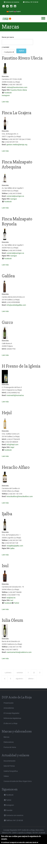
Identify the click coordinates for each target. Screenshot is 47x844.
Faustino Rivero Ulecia (22, 58)
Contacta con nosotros (12, 2)
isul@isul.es (11, 598)
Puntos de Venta (10, 747)
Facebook (8, 93)
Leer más (5, 102)
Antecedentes (9, 708)
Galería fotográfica (11, 771)
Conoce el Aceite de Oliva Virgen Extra (18, 781)
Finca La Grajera (16, 113)
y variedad (5, 47)
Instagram (6, 95)
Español (11, 11)
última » (31, 679)
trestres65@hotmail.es (15, 395)
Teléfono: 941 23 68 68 (31, 2)
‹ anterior (19, 673)
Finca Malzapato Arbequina (17, 164)
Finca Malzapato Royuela (17, 221)
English (18, 11)
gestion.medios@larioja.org (17, 145)
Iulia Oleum (12, 620)
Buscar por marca (8, 37)
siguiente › (19, 679)
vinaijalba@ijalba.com (15, 546)
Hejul (7, 412)
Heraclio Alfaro (16, 467)
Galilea (8, 276)
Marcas (6, 737)
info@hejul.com (12, 444)
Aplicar (21, 51)
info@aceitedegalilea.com (16, 305)
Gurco (7, 322)
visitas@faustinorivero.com (17, 87)
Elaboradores (9, 742)
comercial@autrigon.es (15, 196)
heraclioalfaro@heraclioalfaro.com (20, 496)
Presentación (8, 703)
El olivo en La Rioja (10, 723)
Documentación (9, 761)
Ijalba (7, 514)
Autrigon (13, 199)
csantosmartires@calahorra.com (19, 652)
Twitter (16, 603)
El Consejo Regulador (11, 713)
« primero (7, 673)
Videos (6, 776)
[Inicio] (7, 18)
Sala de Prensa (9, 766)
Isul (5, 565)
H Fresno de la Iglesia (21, 366)
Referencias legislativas (12, 718)
